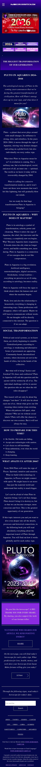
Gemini (25, 719)
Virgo (16, 724)
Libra (24, 724)
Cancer (33, 719)
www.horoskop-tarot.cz (20, 751)
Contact (31, 765)
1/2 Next (19, 675)
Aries (9, 719)
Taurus (17, 719)
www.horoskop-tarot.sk (27, 743)
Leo (10, 724)
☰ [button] (3, 4)
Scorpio (31, 724)
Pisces (20, 734)
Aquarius (33, 729)
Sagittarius (10, 729)
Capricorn (23, 729)
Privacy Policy (11, 765)
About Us (22, 765)
